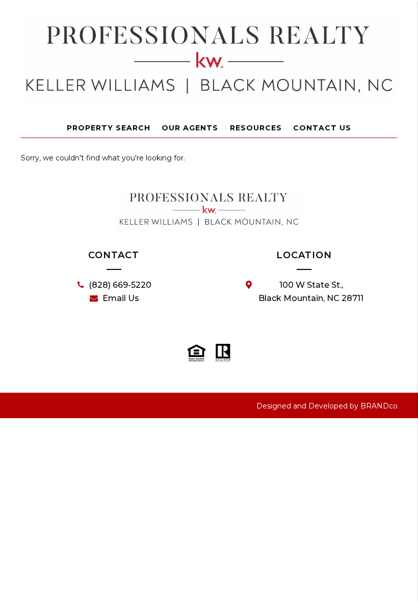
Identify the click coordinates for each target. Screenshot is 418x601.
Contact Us (322, 127)
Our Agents (190, 127)
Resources (256, 127)
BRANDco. (379, 406)
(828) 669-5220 (120, 285)
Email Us (120, 298)
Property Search (108, 127)
